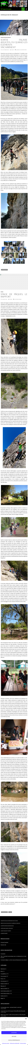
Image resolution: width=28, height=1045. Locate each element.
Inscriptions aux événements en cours (9, 920)
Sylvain (12, 49)
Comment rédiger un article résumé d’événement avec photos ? (14, 959)
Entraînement (3, 981)
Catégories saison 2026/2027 (7, 928)
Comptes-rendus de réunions (7, 925)
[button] (26, 1018)
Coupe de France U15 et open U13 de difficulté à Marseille (13, 1011)
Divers (2, 978)
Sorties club (3, 995)
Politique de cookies (5, 1043)
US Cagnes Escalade (6, 9)
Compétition (3, 973)
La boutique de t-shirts (6, 930)
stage (10, 912)
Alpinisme (3, 968)
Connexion (3, 953)
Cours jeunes (3, 976)
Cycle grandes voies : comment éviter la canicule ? (11, 1007)
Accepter (14, 1032)
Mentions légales (23, 1043)
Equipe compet (4, 983)
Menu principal (26, 9)
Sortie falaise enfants (5, 993)
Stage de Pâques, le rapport (14, 295)
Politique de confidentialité (14, 1043)
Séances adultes (4, 988)
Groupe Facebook (4, 942)
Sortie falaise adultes (6, 37)
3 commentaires (17, 299)
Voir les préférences (14, 1040)
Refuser (14, 1036)
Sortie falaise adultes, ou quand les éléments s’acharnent (14, 43)
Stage (2, 291)
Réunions (3, 986)
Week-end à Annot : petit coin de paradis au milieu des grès (13, 1014)
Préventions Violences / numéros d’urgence (10, 923)
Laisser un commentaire (21, 49)
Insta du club (3, 944)
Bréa (2, 971)
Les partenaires (4, 933)
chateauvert (4, 269)
